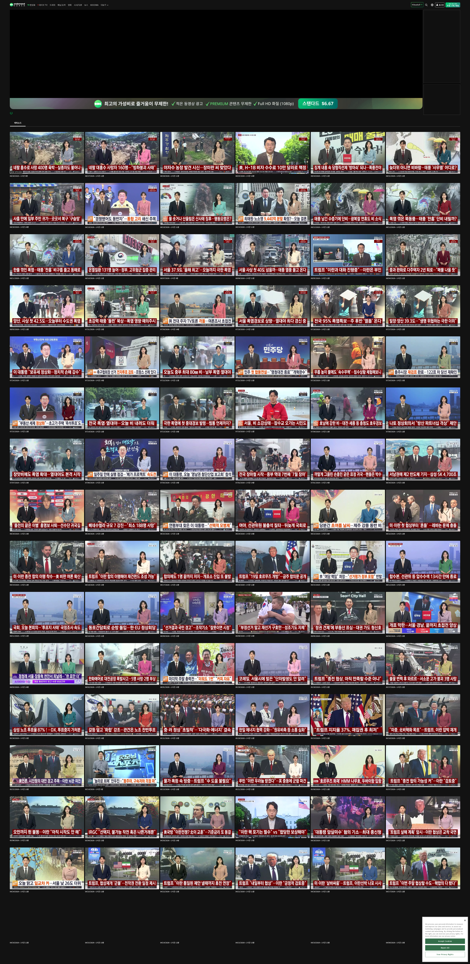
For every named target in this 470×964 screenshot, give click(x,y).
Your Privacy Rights (445, 954)
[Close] (465, 920)
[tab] (18, 123)
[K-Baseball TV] (417, 4)
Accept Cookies (445, 941)
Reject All (445, 948)
